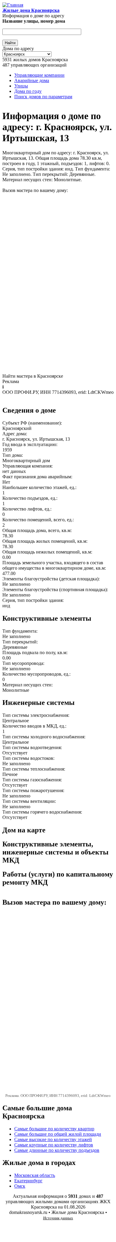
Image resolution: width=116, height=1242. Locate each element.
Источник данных (58, 1218)
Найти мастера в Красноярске (32, 376)
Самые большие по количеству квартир (54, 1128)
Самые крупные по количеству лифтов (53, 1144)
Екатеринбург (28, 1180)
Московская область (34, 1175)
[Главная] (12, 4)
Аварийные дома (31, 80)
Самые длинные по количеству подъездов (56, 1150)
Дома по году (28, 91)
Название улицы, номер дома (33, 21)
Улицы (21, 85)
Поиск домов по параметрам (43, 96)
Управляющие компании (39, 75)
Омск (19, 1186)
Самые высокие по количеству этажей (53, 1139)
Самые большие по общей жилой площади (57, 1134)
